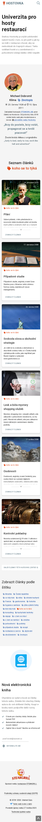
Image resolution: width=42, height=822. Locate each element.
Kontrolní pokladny (15, 533)
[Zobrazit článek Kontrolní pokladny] (21, 511)
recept (25, 627)
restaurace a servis (13, 631)
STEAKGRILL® (27, 112)
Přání (7, 214)
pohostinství (10, 624)
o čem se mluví (21, 616)
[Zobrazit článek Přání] (21, 192)
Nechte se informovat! (31, 728)
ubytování (28, 631)
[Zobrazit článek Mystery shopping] (21, 383)
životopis (27, 100)
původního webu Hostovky (25, 120)
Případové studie (14, 276)
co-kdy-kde (9, 598)
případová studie (12, 627)
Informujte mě (13, 746)
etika (20, 598)
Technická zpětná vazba (21, 812)
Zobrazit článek (13, 235)
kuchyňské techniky (25, 612)
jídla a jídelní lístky (31, 605)
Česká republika (22, 594)
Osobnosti (10, 471)
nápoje (8, 616)
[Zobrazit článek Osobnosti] (21, 449)
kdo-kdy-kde (10, 609)
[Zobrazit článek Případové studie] (21, 254)
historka (32, 601)
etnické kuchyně (32, 598)
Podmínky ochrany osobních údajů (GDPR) (21, 793)
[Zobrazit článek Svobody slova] (21, 316)
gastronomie (20, 601)
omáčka (26, 620)
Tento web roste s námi (22, 804)
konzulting (9, 612)
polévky (22, 624)
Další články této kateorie (21, 567)
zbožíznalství (10, 635)
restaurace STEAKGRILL (27, 784)
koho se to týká (12, 208)
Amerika (8, 594)
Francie (8, 601)
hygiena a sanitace (12, 605)
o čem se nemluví (12, 620)
